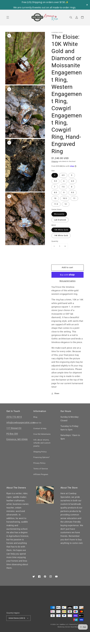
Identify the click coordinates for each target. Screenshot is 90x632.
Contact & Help (39, 428)
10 (55, 198)
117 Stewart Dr (13, 428)
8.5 (55, 192)
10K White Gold (61, 230)
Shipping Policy (40, 452)
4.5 (63, 175)
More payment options (68, 281)
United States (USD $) (17, 618)
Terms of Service (40, 469)
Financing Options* (41, 457)
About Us (37, 423)
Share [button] (56, 393)
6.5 (72, 181)
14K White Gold (61, 235)
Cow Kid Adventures (42, 434)
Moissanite (59, 214)
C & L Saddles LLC (62, 624)
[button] (8, 17)
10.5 (65, 198)
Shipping (54, 161)
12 (66, 204)
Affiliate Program (40, 474)
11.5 (56, 204)
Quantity (54, 241)
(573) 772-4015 (14, 417)
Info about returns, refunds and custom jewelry (41, 443)
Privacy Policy (39, 463)
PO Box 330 (12, 434)
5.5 (55, 181)
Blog (35, 417)
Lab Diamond (60, 220)
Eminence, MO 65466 (17, 439)
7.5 (63, 187)
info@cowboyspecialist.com (20, 422)
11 (74, 198)
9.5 (72, 192)
